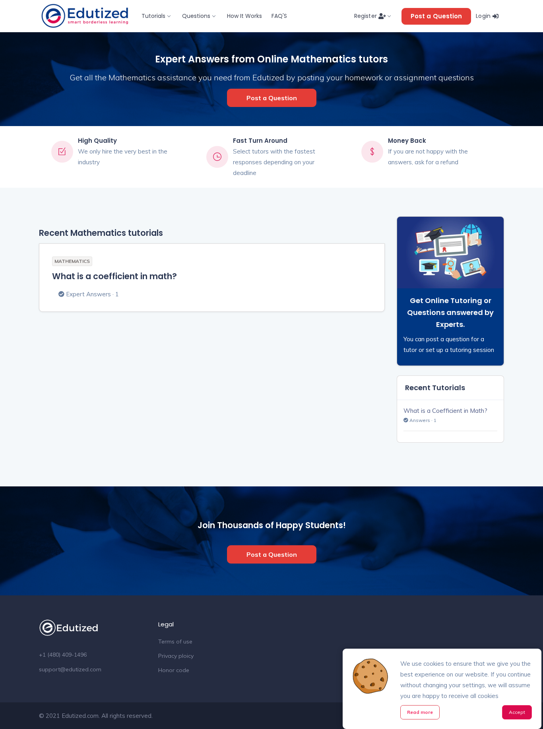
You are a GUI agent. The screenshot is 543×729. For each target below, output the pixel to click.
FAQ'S (279, 16)
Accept (517, 712)
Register (366, 16)
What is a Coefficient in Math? (445, 410)
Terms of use (175, 641)
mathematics (72, 261)
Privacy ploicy (176, 655)
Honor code (173, 670)
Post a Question (436, 16)
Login (484, 16)
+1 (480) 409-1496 (63, 654)
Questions (196, 16)
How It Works (244, 16)
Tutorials (153, 16)
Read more (420, 712)
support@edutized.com (70, 669)
